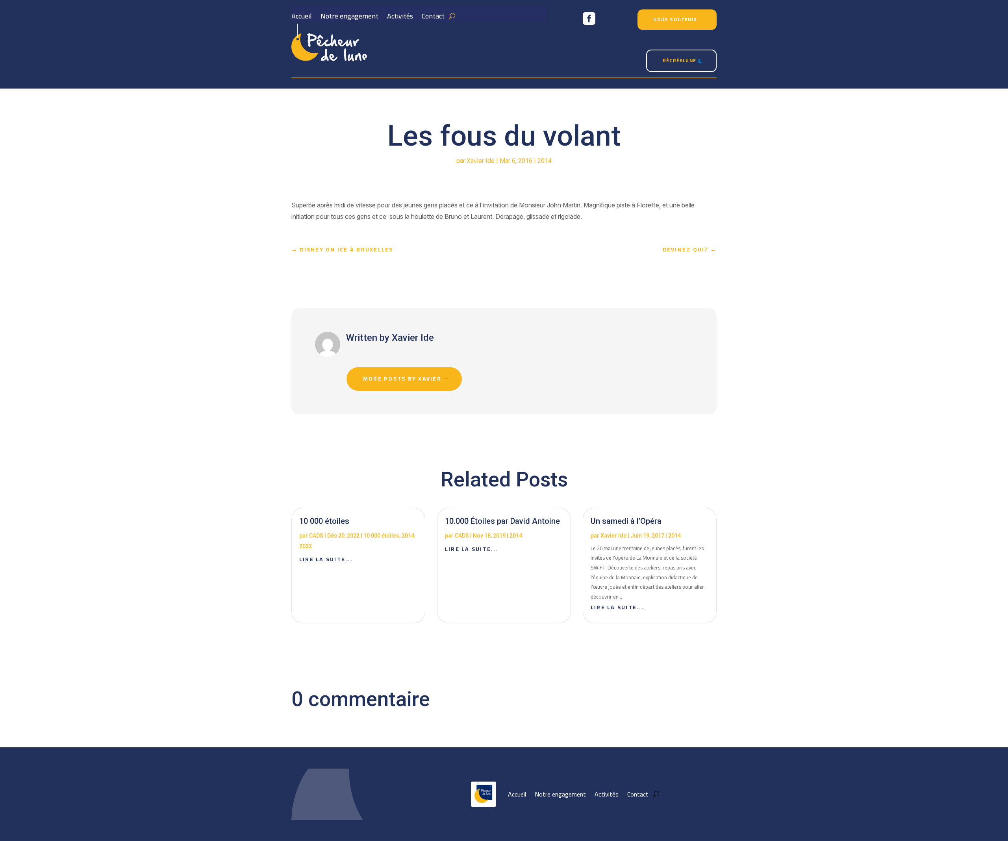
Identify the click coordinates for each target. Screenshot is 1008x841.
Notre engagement (349, 17)
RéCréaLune (679, 60)
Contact (433, 17)
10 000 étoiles (324, 521)
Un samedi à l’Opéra (626, 521)
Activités (400, 17)
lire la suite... (326, 559)
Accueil (301, 17)
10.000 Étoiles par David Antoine (502, 521)
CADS (316, 535)
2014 (544, 161)
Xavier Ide (481, 161)
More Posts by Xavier (402, 378)
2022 (305, 546)
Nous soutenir (675, 19)
